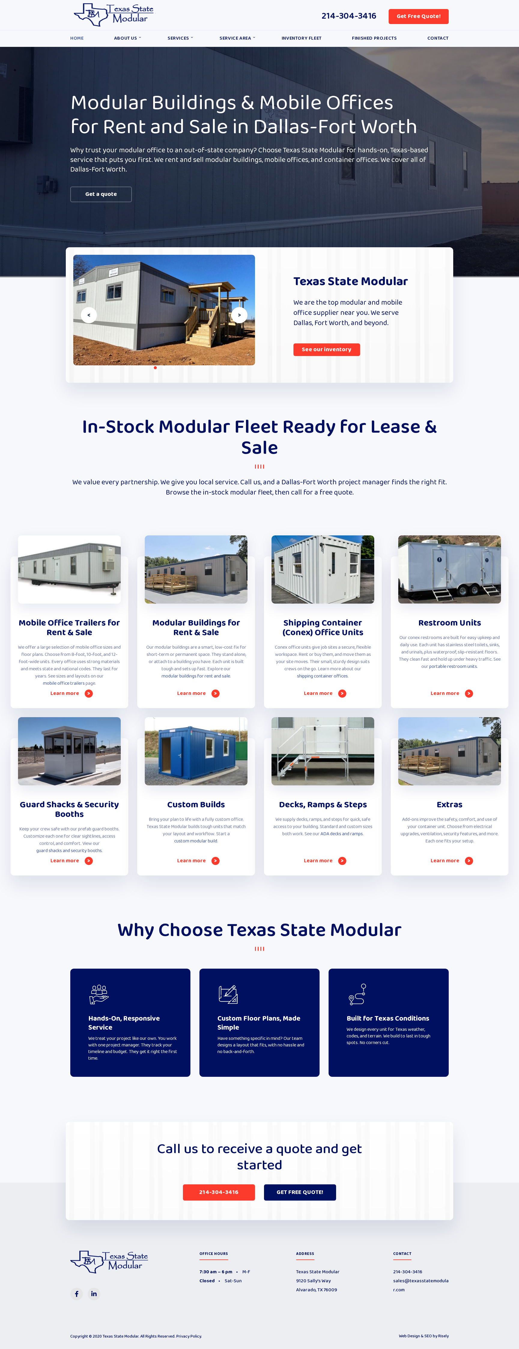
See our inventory (326, 350)
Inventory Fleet (302, 38)
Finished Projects (374, 38)
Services (178, 38)
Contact (438, 38)
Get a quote (101, 194)
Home (76, 38)
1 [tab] (155, 368)
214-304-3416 (349, 16)
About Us (125, 38)
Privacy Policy (188, 1336)
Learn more (65, 694)
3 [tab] (173, 368)
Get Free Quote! (419, 16)
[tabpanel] (164, 310)
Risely (443, 1336)
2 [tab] (164, 368)
